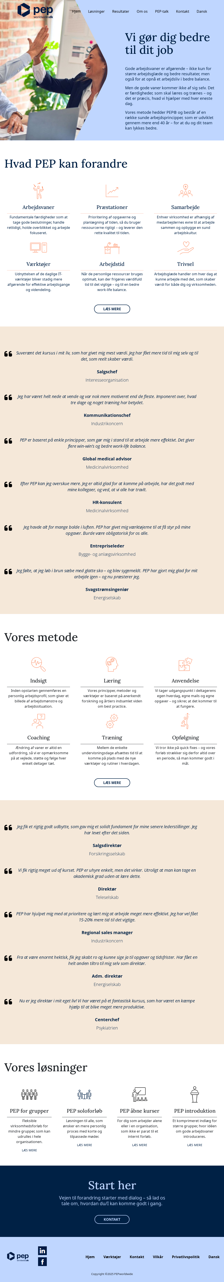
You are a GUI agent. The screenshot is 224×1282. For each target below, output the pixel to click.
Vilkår (158, 1256)
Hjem (76, 11)
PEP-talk (162, 11)
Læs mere (112, 309)
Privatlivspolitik (186, 1256)
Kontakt (182, 11)
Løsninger (96, 11)
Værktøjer (112, 1256)
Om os (142, 11)
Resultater (120, 11)
